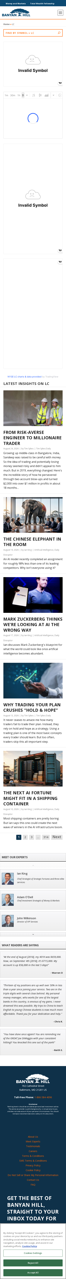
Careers (33, 1151)
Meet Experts (33, 1141)
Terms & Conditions (33, 1155)
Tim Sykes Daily (43, 448)
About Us (33, 1136)
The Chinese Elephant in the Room (32, 541)
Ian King (22, 873)
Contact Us (33, 1179)
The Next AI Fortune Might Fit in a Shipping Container (30, 798)
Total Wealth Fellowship (42, 3)
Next (56, 837)
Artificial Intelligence (43, 549)
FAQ (33, 1184)
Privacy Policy (33, 1165)
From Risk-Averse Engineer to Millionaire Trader (32, 437)
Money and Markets (16, 3)
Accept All (32, 1272)
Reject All (33, 1262)
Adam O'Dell (25, 897)
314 (45, 837)
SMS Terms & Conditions (33, 1160)
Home (6, 24)
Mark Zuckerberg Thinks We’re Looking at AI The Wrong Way (32, 624)
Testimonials (33, 1146)
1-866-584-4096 (43, 1097)
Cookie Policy (33, 1170)
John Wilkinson (26, 918)
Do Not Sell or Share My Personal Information (33, 1175)
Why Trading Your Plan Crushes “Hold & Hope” (32, 707)
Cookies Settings (33, 1253)
